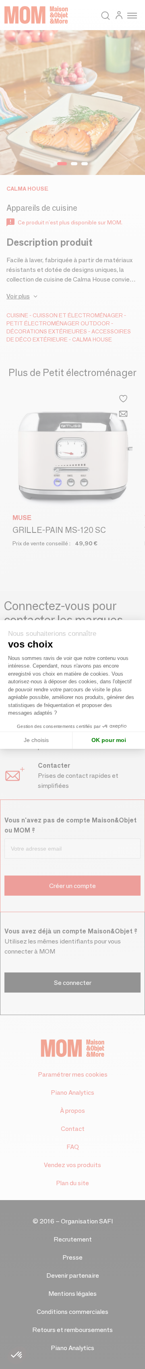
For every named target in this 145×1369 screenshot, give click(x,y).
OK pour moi (108, 740)
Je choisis (36, 740)
